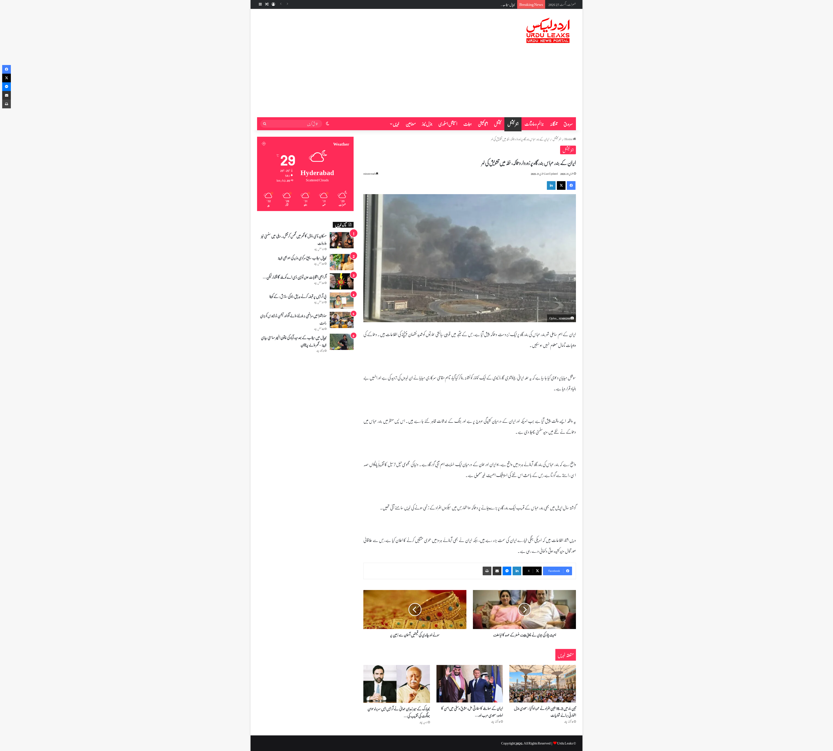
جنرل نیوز (427, 124)
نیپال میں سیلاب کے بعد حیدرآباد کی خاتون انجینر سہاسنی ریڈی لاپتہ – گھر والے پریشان (293, 341)
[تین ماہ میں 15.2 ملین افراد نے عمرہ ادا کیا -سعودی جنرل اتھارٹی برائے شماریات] (542, 683)
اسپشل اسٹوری (447, 124)
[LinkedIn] (551, 185)
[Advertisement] (416, 84)
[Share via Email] (497, 571)
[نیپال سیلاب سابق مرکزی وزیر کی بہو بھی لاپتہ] (342, 262)
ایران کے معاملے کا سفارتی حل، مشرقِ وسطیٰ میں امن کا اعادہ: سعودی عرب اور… (472, 712)
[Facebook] (571, 185)
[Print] (487, 571)
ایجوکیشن (483, 124)
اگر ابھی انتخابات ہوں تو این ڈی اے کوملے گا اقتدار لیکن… (294, 276)
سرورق (568, 124)
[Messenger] (507, 571)
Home (568, 139)
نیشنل (497, 124)
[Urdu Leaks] (549, 31)
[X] (561, 185)
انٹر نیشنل (512, 124)
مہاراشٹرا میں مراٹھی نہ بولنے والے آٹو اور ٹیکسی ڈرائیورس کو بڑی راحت (293, 319)
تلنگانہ (554, 124)
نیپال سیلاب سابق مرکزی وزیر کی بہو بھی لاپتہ (494, 4)
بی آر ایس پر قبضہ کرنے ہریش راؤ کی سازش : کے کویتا (297, 296)
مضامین (411, 124)
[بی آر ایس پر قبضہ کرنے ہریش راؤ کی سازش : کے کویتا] (342, 301)
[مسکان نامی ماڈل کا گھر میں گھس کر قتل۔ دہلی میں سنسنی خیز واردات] (342, 240)
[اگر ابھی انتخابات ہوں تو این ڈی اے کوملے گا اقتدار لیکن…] (342, 281)
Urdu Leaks (565, 743)
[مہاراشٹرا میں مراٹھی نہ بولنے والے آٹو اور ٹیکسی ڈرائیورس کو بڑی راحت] (342, 320)
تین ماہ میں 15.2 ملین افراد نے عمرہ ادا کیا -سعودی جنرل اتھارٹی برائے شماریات (545, 712)
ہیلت (467, 124)
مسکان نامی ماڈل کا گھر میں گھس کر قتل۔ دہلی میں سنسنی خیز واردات (293, 239)
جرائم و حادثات (534, 124)
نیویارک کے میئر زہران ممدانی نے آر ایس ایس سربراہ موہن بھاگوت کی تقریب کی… (398, 712)
